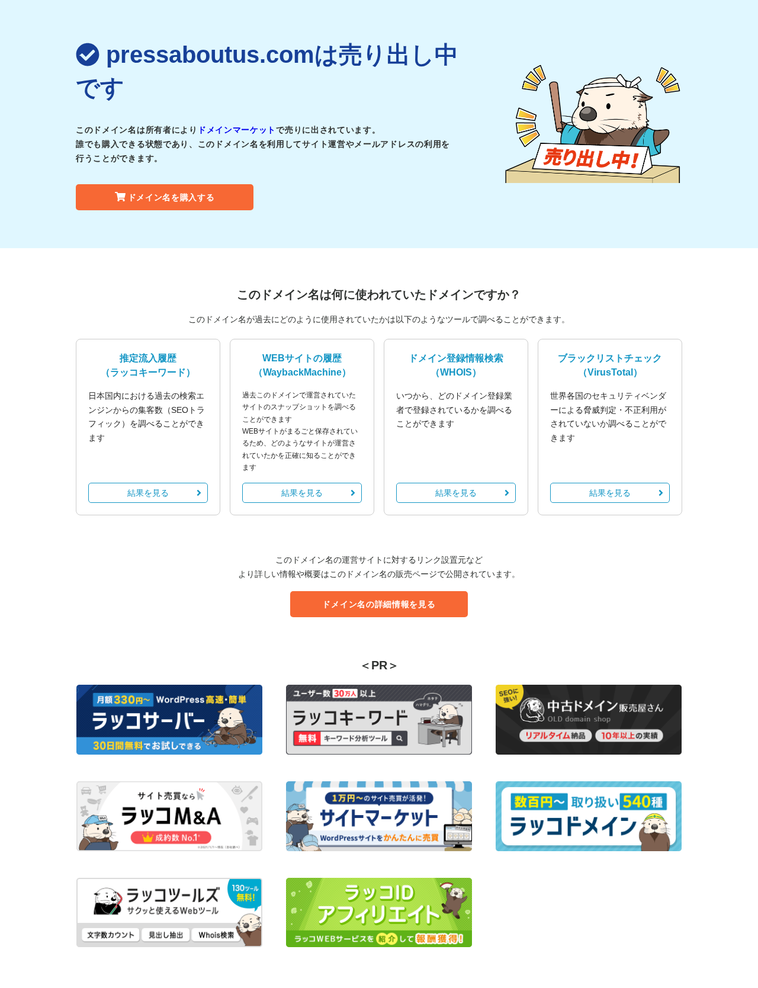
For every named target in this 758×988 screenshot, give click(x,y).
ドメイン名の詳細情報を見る (378, 604)
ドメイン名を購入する (171, 197)
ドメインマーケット (237, 129)
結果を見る (148, 493)
